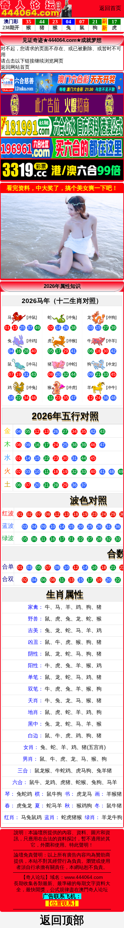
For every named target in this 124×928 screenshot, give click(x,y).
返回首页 (110, 8)
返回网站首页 (15, 67)
